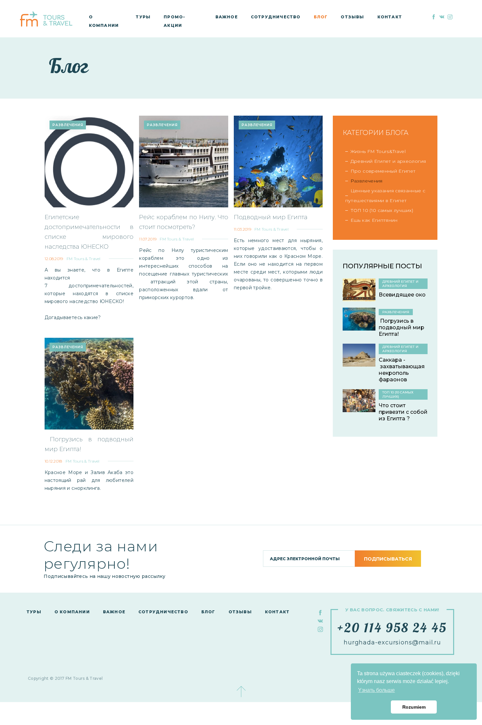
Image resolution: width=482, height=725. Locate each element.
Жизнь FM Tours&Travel (378, 151)
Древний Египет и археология (388, 161)
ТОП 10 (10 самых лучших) (382, 210)
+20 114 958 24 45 (392, 627)
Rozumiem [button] (414, 707)
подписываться (388, 559)
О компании (72, 611)
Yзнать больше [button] (376, 690)
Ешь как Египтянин (374, 220)
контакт (389, 16)
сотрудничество (276, 16)
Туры (143, 16)
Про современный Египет (383, 171)
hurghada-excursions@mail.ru (392, 642)
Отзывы (352, 16)
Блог (321, 16)
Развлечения (367, 181)
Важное (226, 16)
